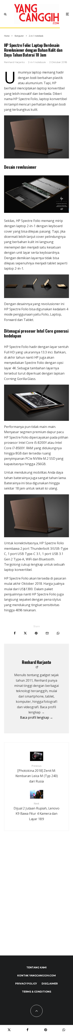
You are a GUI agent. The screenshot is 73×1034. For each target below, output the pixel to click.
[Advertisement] (36, 902)
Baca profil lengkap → (36, 717)
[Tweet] (25, 633)
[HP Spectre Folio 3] (36, 194)
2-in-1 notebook (37, 62)
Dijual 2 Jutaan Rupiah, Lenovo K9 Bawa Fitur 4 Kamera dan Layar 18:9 (36, 811)
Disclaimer (50, 983)
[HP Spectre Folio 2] (36, 286)
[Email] (47, 633)
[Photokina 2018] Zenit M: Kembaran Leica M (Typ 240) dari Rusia (36, 774)
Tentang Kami (36, 967)
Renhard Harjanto (14, 62)
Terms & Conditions (36, 991)
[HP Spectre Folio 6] (36, 136)
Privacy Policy (26, 983)
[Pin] (36, 633)
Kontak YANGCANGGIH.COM (36, 975)
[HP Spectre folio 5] (36, 403)
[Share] (15, 633)
